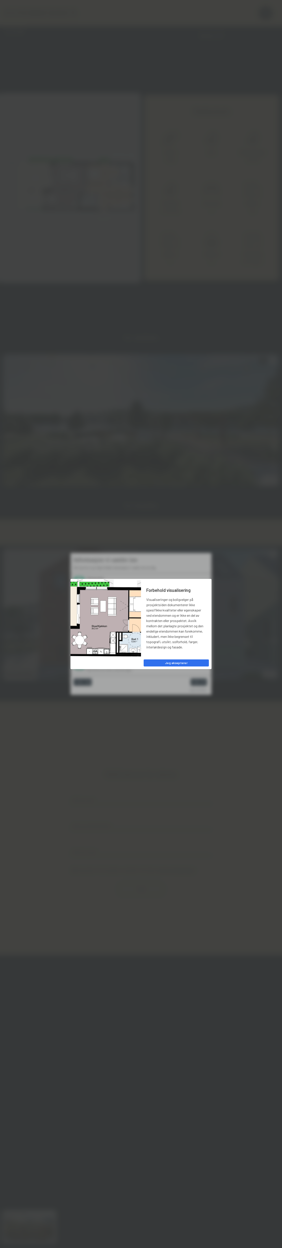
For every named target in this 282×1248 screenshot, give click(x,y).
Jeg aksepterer (176, 663)
